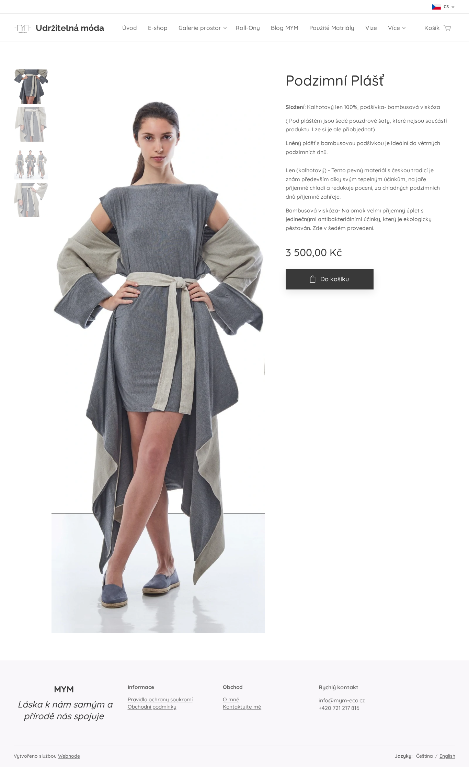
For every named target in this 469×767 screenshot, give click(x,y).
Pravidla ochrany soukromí (160, 699)
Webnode (69, 756)
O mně (231, 699)
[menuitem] (131, 27)
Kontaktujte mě (242, 706)
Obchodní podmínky (152, 706)
